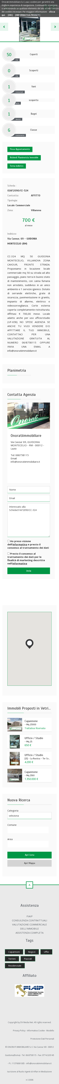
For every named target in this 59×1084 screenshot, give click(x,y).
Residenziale (14, 965)
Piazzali (28, 958)
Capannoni (14, 951)
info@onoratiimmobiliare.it (25, 461)
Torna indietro (16, 165)
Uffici (46, 951)
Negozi (31, 951)
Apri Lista (29, 855)
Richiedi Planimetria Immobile (24, 157)
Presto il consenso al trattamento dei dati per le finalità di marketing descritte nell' (26, 558)
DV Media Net (26, 1022)
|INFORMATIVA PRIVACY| (27, 15)
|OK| (10, 15)
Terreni (12, 958)
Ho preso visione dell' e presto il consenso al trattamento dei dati (28, 544)
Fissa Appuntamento (20, 149)
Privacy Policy (19, 1030)
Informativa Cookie (36, 1030)
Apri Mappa (29, 863)
